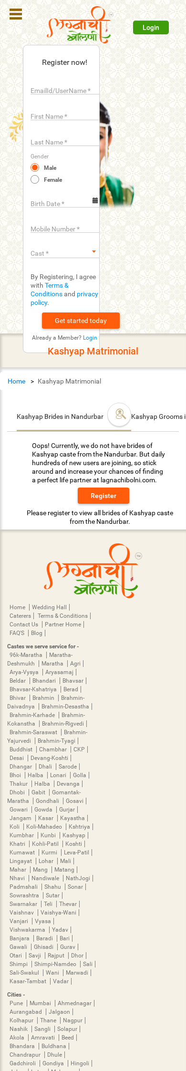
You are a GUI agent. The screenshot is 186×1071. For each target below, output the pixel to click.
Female (53, 180)
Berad (70, 689)
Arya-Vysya (25, 672)
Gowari (19, 809)
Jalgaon (59, 1012)
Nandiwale (46, 878)
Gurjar (67, 809)
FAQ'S (18, 633)
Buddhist (22, 749)
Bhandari (44, 680)
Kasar (46, 818)
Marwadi (77, 972)
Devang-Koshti (49, 758)
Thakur (19, 783)
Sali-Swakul (25, 972)
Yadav (60, 929)
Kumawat (23, 852)
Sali (88, 964)
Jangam (21, 818)
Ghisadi (44, 947)
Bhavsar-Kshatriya (34, 689)
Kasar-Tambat (29, 981)
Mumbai (41, 1003)
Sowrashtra (25, 895)
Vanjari (20, 921)
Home (16, 381)
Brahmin (44, 698)
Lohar (47, 861)
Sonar (75, 887)
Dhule (54, 1054)
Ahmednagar (75, 1003)
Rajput (57, 955)
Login (151, 27)
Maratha (53, 663)
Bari (65, 938)
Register (103, 495)
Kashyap (73, 835)
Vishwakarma (28, 929)
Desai (17, 758)
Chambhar (53, 749)
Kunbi (49, 835)
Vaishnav (22, 912)
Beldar (18, 680)
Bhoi (16, 775)
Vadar (61, 981)
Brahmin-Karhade (33, 715)
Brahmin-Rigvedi (63, 723)
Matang (64, 869)
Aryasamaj (59, 672)
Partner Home (63, 624)
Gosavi (74, 801)
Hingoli (80, 1063)
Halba (36, 775)
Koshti (73, 844)
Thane (49, 1020)
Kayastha (72, 818)
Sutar (53, 895)
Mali (65, 861)
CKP (79, 749)
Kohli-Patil (46, 844)
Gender (40, 156)
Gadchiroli (23, 1063)
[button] (81, 320)
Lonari (59, 775)
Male (50, 168)
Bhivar (18, 698)
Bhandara (23, 1046)
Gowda (44, 809)
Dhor (77, 955)
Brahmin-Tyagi (56, 741)
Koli (15, 826)
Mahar (19, 869)
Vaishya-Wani (58, 912)
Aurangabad (26, 1012)
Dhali (46, 766)
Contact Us (25, 624)
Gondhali (48, 801)
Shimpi (19, 964)
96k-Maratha (27, 655)
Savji (35, 955)
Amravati (43, 1037)
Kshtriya (79, 826)
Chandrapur (26, 1054)
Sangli (43, 1029)
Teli (49, 904)
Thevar (68, 904)
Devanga (68, 783)
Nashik (19, 1029)
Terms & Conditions (63, 616)
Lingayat (21, 861)
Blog (36, 633)
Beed (68, 1037)
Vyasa (43, 921)
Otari (16, 955)
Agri (75, 663)
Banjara (20, 938)
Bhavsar (72, 680)
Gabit (39, 792)
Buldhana (53, 1046)
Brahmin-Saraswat (34, 732)
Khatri (18, 844)
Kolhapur (22, 1020)
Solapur (67, 1029)
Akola (18, 1037)
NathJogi (78, 878)
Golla (79, 775)
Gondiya (53, 1063)
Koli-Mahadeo (44, 826)
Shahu (53, 887)
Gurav (67, 947)
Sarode (68, 766)
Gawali (19, 947)
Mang (41, 869)
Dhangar (21, 766)
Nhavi (18, 878)
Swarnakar (24, 904)
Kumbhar (22, 835)
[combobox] (65, 251)
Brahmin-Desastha (65, 706)
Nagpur (73, 1020)
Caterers (20, 616)
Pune (17, 1003)
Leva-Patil (76, 852)
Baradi (45, 938)
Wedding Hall (49, 607)
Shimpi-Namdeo (56, 964)
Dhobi (18, 792)
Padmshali (24, 887)
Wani (53, 972)
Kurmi (50, 852)
